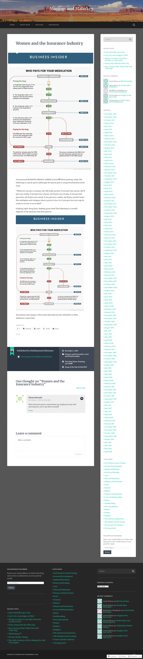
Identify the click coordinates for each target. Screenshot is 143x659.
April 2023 (108, 191)
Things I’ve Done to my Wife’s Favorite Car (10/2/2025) (116, 59)
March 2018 (109, 380)
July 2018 (108, 368)
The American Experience (114, 519)
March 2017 (109, 418)
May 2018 (108, 374)
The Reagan (54, 25)
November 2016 (110, 430)
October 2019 (109, 322)
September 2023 (111, 179)
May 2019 (108, 337)
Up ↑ (134, 654)
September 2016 (111, 436)
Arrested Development (113, 466)
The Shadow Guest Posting (115, 522)
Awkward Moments (112, 469)
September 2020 (111, 287)
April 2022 (109, 229)
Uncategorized (110, 528)
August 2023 (109, 182)
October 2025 (110, 120)
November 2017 (110, 393)
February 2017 (110, 421)
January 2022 (110, 238)
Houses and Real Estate (113, 494)
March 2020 (109, 306)
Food (107, 485)
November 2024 (111, 142)
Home (12, 25)
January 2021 (109, 275)
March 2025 (109, 136)
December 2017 (110, 390)
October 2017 (109, 396)
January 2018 (109, 387)
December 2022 (110, 204)
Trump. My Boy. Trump (18, 637)
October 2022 (110, 210)
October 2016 (109, 433)
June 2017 (108, 408)
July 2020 (108, 294)
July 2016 (108, 442)
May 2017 (108, 411)
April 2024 (109, 160)
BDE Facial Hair (126, 81)
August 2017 (109, 402)
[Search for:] (118, 39)
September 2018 (111, 362)
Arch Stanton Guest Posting (115, 463)
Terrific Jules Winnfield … (118, 92)
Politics (107, 513)
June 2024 (108, 154)
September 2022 (111, 213)
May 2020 (108, 300)
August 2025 (109, 123)
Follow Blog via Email (112, 536)
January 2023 (110, 201)
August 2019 (109, 328)
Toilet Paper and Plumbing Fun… (119, 101)
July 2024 (108, 151)
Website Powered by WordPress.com (22, 654)
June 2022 (108, 222)
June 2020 (108, 297)
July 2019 (108, 331)
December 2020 (111, 278)
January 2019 (109, 349)
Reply (81, 398)
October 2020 (110, 284)
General (108, 488)
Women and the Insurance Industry (49, 43)
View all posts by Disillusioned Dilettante (36, 357)
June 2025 (108, 129)
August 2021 (109, 253)
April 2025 (108, 133)
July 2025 (108, 126)
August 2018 (109, 365)
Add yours (80, 388)
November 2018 (110, 356)
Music (107, 500)
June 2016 (108, 445)
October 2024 (110, 145)
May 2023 (108, 188)
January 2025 (110, 139)
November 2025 (111, 117)
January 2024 (110, 170)
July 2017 (108, 405)
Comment (78, 454)
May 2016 (108, 449)
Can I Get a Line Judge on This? (116, 55)
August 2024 (109, 148)
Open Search (134, 25)
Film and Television (112, 478)
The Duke (39, 25)
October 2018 (110, 359)
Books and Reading (112, 472)
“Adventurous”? (15, 634)
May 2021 (108, 263)
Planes (107, 509)
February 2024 (110, 167)
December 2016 (110, 427)
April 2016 (108, 452)
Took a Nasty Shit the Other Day (117, 63)
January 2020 (110, 312)
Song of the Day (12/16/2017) (76, 367)
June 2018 (108, 371)
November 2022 (111, 207)
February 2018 (110, 383)
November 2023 (111, 173)
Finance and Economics (74, 354)
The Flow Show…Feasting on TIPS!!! (75, 363)
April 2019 (108, 340)
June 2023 (108, 185)
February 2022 (110, 235)
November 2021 (110, 244)
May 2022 (108, 225)
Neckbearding (110, 503)
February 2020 (110, 309)
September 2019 (111, 325)
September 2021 (111, 250)
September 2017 (111, 399)
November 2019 (110, 318)
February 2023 (110, 198)
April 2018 (108, 377)
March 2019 (109, 343)
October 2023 (110, 176)
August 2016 (109, 439)
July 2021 (108, 256)
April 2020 (109, 303)
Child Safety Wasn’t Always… (117, 626)
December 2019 (110, 315)
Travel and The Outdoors (114, 525)
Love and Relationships (77, 355)
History (108, 491)
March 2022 (109, 232)
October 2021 (109, 247)
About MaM (25, 25)
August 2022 (109, 216)
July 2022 (108, 219)
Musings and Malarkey (71, 8)
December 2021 (110, 241)
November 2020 (111, 281)
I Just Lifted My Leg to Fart (115, 52)
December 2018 (110, 353)
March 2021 (109, 269)
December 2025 (110, 114)
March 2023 (109, 194)
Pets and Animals (111, 506)
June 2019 (108, 334)
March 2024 (109, 164)
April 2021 (108, 266)
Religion (108, 516)
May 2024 (108, 157)
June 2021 (108, 260)
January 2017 (109, 424)
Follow (107, 552)
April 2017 (108, 414)
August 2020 (109, 291)
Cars (106, 475)
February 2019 (110, 346)
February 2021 (110, 272)
